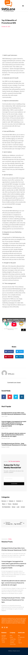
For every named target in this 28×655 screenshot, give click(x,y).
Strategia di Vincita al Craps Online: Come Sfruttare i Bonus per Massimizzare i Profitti (13, 413)
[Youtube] (7, 627)
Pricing (9, 504)
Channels (18, 501)
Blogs (3, 504)
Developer (15, 504)
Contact (23, 507)
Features (11, 501)
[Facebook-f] (4, 627)
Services (3, 501)
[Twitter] (2, 627)
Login (18, 507)
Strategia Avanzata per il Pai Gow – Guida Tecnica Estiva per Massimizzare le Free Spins (13, 444)
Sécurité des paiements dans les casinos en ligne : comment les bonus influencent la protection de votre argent (13, 435)
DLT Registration (6, 507)
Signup (13, 507)
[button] (23, 6)
